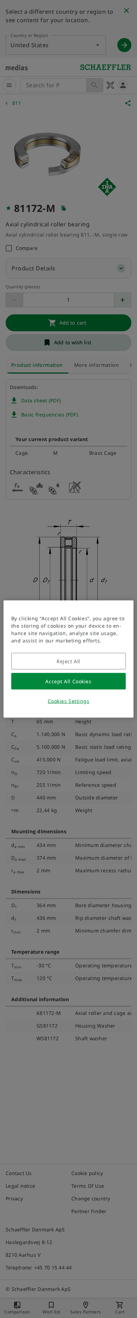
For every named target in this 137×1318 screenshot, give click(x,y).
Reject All (68, 661)
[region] (69, 659)
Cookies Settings (69, 701)
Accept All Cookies (68, 681)
